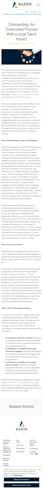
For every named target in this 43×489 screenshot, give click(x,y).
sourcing (21, 382)
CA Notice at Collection (6, 442)
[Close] (40, 470)
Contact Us (32, 440)
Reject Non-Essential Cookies (21, 485)
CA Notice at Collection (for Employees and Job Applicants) (7, 449)
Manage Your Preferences (6, 459)
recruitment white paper (14, 391)
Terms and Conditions (6, 464)
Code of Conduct (20, 448)
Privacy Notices (7, 440)
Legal (17, 440)
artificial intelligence (15, 385)
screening (31, 382)
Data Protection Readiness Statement (34, 443)
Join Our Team (19, 445)
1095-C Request (20, 451)
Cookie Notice (6, 455)
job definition (12, 382)
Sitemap (18, 442)
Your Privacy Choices (33, 452)
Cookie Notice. (18, 475)
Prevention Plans (34, 448)
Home (22, 5)
